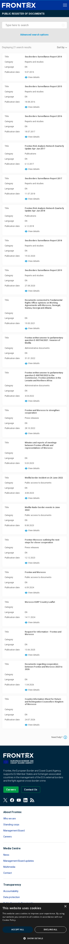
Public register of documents (23, 13)
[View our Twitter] (5, 800)
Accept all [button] (17, 929)
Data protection (11, 897)
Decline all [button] (50, 929)
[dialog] (34, 923)
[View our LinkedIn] (25, 800)
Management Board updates (18, 861)
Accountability (10, 891)
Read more (8, 923)
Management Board (14, 830)
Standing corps (11, 824)
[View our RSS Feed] (32, 800)
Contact (7, 873)
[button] (34, 938)
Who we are (9, 818)
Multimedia (9, 867)
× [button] (65, 906)
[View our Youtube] (19, 800)
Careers (7, 836)
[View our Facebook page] (12, 800)
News (6, 854)
